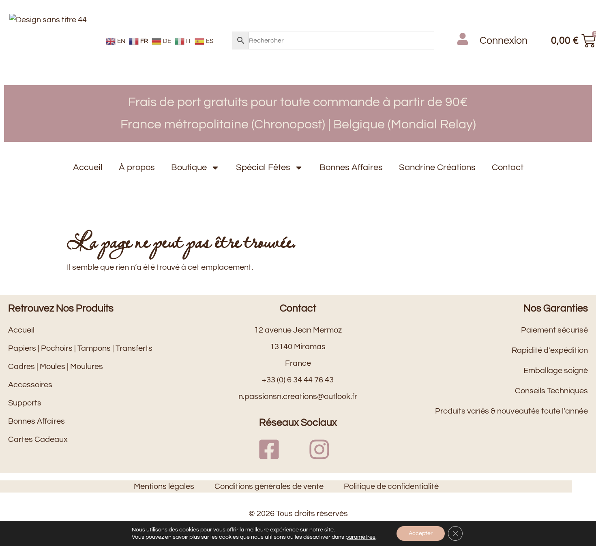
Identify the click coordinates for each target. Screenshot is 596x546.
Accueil (88, 167)
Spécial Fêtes (263, 167)
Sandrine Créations (437, 167)
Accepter (421, 533)
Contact (507, 167)
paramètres (360, 537)
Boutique (189, 167)
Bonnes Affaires (351, 167)
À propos (137, 167)
